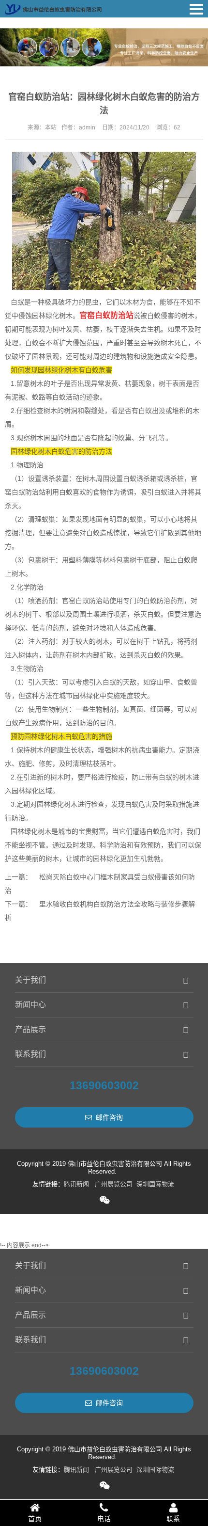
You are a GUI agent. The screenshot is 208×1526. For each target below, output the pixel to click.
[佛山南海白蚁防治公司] (53, 7)
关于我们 (30, 980)
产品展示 (30, 1029)
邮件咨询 (109, 1117)
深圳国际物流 (155, 1184)
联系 (173, 1519)
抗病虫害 (145, 750)
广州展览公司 (114, 1184)
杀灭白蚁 (147, 655)
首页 (35, 1519)
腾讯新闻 (76, 1184)
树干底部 (143, 560)
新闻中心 (30, 1005)
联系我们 (30, 1054)
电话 (104, 1519)
